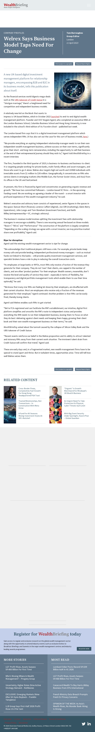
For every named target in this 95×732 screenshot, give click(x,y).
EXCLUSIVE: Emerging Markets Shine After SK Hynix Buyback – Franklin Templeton (22, 697)
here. (85, 136)
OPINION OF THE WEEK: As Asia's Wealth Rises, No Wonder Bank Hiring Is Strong (70, 706)
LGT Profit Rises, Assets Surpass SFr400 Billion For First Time (21, 668)
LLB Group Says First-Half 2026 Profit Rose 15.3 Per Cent (23, 707)
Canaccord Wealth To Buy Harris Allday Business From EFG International (71, 686)
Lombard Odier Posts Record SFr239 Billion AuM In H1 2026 (70, 668)
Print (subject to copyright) (64, 64)
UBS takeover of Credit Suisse (28, 99)
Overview (7, 719)
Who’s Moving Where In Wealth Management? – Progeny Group (20, 677)
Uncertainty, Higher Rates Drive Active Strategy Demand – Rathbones (23, 686)
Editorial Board (40, 719)
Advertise (27, 719)
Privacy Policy (10, 722)
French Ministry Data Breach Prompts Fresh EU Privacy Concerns (70, 695)
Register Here (84, 649)
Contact (17, 719)
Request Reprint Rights (83, 64)
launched (55, 116)
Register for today (47, 634)
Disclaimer (23, 722)
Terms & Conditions (57, 719)
